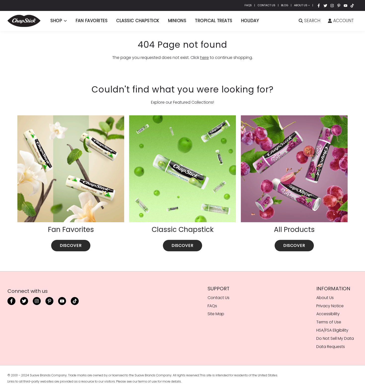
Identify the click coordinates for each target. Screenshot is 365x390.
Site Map (216, 314)
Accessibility (328, 314)
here (204, 57)
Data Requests (330, 346)
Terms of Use (328, 322)
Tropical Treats (213, 21)
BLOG (284, 5)
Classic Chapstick (137, 21)
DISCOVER (71, 245)
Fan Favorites (92, 21)
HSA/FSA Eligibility (332, 330)
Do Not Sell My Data (335, 338)
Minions (177, 21)
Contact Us (266, 5)
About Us (300, 5)
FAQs (248, 5)
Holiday (250, 21)
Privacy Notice (330, 306)
